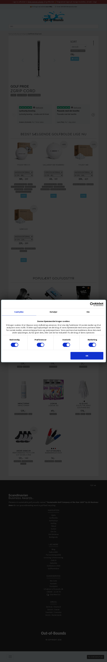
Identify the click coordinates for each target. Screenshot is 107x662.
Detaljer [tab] (53, 312)
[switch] (40, 345)
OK (87, 355)
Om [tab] (88, 312)
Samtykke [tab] (18, 312)
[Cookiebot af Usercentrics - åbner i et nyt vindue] (92, 304)
